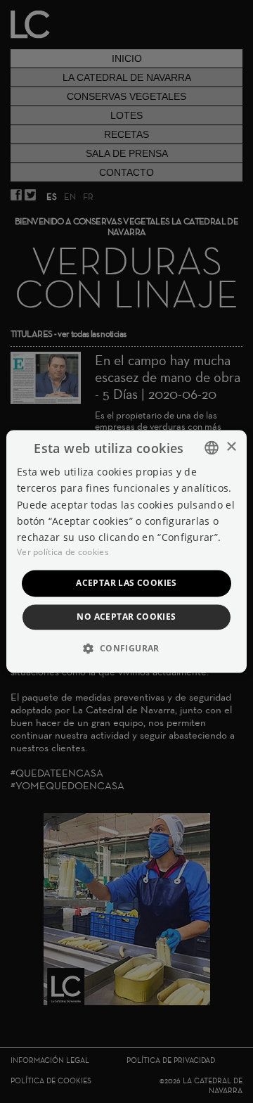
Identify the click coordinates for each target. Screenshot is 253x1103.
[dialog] (126, 551)
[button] (126, 649)
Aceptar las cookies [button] (126, 583)
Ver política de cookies (63, 552)
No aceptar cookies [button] (126, 617)
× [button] (231, 447)
